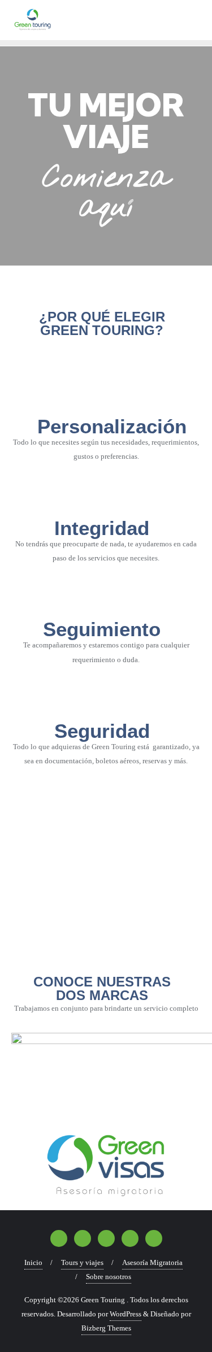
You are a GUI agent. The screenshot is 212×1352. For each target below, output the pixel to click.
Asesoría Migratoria (152, 1262)
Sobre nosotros (108, 1276)
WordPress (125, 1314)
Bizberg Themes (106, 1328)
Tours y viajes (82, 1262)
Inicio (33, 1262)
